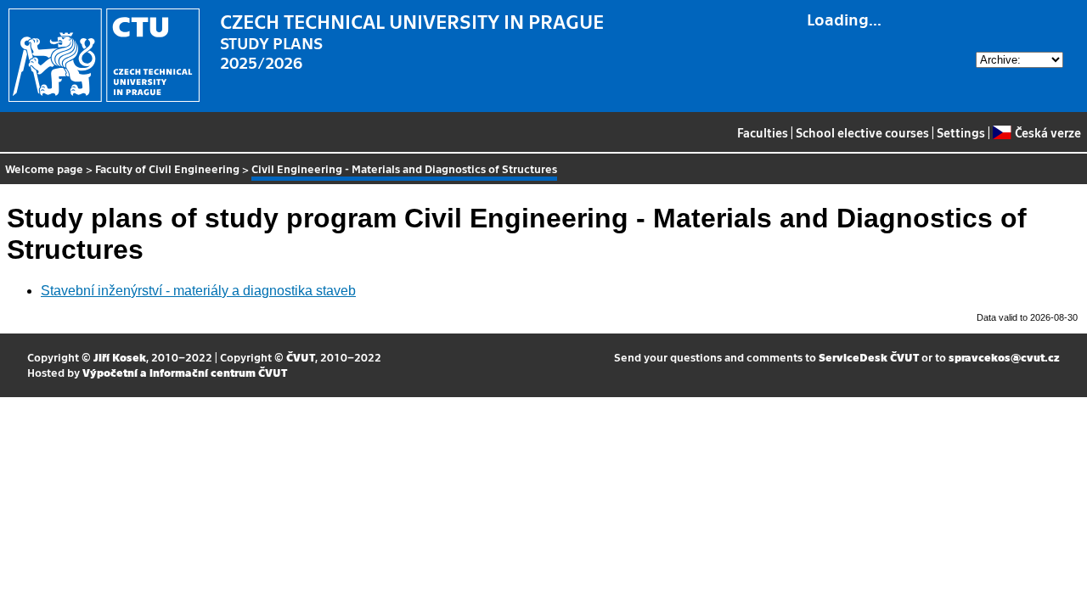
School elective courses (862, 132)
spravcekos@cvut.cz (1004, 356)
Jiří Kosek (119, 356)
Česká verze (1047, 132)
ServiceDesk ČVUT (869, 356)
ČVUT (300, 356)
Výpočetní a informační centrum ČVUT (184, 372)
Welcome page (44, 168)
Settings (961, 132)
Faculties (762, 132)
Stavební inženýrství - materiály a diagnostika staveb (198, 290)
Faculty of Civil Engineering (167, 168)
